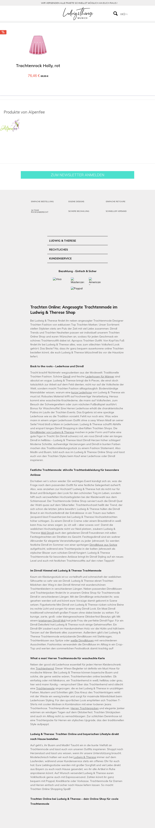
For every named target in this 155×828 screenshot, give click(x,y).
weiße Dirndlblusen (82, 640)
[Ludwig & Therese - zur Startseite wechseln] (78, 13)
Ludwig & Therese (85, 757)
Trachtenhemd (45, 668)
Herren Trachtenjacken (85, 708)
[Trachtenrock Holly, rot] (38, 45)
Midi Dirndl (47, 533)
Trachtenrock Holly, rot (38, 65)
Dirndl (66, 376)
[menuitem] (24, 14)
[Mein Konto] (133, 13)
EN (126, 14)
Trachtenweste (45, 688)
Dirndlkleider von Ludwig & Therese (52, 432)
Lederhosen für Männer (99, 376)
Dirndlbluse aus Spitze (103, 544)
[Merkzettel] (141, 13)
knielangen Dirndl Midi (52, 620)
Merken (66, 36)
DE (122, 14)
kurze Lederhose (81, 392)
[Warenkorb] (149, 13)
